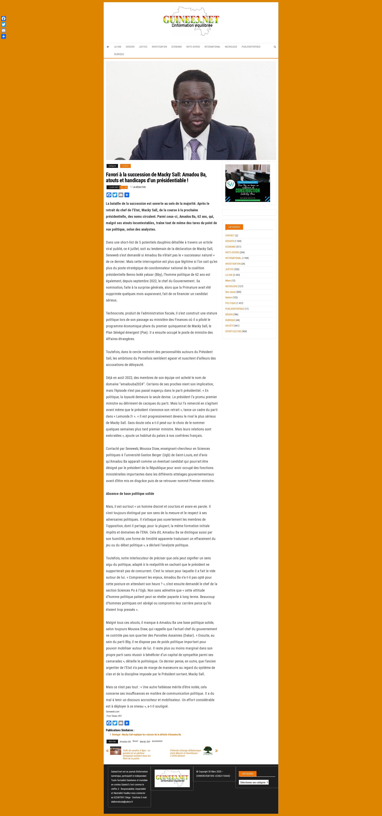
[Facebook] (4, 18)
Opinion (228, 297)
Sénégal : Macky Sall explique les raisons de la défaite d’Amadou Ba (146, 734)
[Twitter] (4, 24)
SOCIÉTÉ (229, 325)
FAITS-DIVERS (193, 46)
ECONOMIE (176, 46)
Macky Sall (145, 741)
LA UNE (117, 46)
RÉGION (229, 314)
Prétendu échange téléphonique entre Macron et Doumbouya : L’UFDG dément (185, 753)
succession (157, 741)
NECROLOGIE (231, 46)
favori (135, 741)
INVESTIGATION (159, 46)
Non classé (230, 292)
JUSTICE (143, 46)
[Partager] (4, 36)
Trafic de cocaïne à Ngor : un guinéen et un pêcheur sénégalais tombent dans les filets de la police (136, 754)
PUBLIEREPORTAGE (251, 46)
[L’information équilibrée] (108, 47)
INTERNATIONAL (212, 46)
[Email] (4, 30)
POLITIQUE (230, 303)
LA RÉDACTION (139, 187)
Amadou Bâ (125, 741)
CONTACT (230, 235)
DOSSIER (130, 46)
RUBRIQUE (119, 54)
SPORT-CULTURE (233, 331)
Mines (228, 280)
